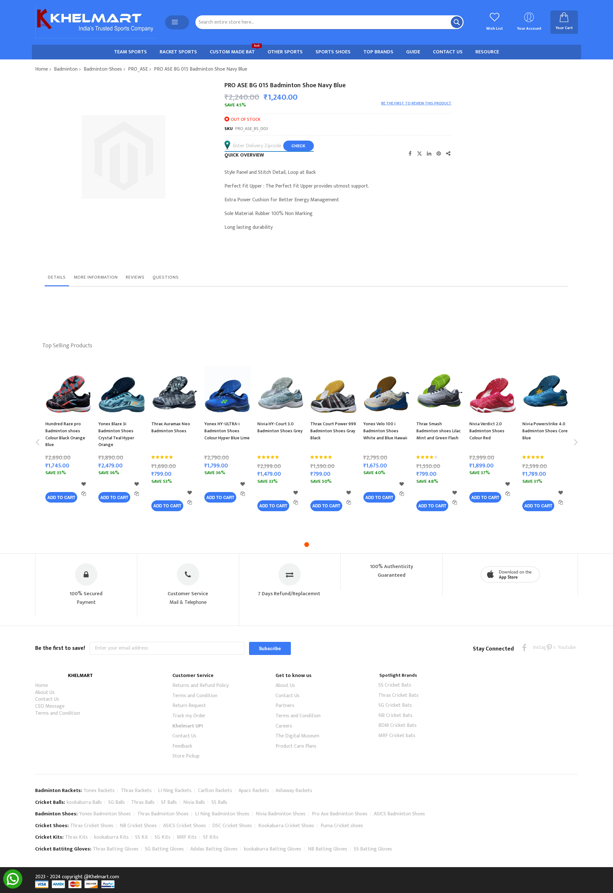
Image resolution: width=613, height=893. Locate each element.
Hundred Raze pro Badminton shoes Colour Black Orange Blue (65, 434)
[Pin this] (438, 153)
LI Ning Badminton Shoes (222, 814)
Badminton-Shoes (103, 69)
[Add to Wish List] (83, 484)
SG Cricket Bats (395, 705)
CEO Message (49, 706)
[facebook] (524, 647)
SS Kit (141, 837)
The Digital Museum (297, 736)
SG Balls (116, 802)
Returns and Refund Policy (200, 685)
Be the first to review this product (416, 103)
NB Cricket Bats (395, 715)
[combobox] (329, 22)
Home (41, 69)
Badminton (66, 69)
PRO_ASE (138, 69)
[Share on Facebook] (410, 153)
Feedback (182, 746)
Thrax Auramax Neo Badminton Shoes (170, 427)
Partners (285, 705)
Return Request (189, 705)
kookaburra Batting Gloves (272, 849)
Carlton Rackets (215, 790)
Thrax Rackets (136, 790)
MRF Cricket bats (396, 735)
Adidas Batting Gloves (214, 849)
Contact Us (47, 699)
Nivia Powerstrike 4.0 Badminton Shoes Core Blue (545, 430)
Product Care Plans (296, 746)
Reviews (135, 277)
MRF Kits (187, 837)
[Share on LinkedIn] (429, 153)
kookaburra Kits (111, 837)
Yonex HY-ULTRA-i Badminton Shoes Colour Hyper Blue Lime (227, 430)
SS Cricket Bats (394, 685)
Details (57, 277)
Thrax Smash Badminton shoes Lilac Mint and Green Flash (438, 430)
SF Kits (210, 837)
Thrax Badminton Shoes (163, 814)
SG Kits (162, 837)
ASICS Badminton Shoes (399, 814)
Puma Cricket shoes (342, 825)
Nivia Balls (194, 802)
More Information (96, 277)
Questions (166, 277)
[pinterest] (549, 647)
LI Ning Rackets (175, 790)
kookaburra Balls (84, 802)
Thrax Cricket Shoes (91, 825)
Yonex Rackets (99, 790)
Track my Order (189, 716)
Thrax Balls (143, 802)
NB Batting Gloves (327, 849)
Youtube (562, 647)
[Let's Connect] (12, 887)
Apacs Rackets (253, 790)
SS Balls (219, 802)
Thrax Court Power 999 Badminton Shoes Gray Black (333, 430)
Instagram (537, 647)
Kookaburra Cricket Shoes (286, 825)
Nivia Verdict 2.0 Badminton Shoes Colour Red (486, 430)
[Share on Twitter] (419, 153)
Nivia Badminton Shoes (281, 814)
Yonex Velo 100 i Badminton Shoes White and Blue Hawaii (385, 430)
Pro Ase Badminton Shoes (339, 814)
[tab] (57, 279)
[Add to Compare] (83, 493)
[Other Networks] (448, 153)
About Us (45, 692)
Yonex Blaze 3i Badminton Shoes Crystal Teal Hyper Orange (116, 434)
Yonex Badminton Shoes (105, 814)
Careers (284, 726)
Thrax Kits (76, 837)
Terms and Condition (57, 713)
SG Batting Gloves (164, 849)
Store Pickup (186, 756)
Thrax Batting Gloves (116, 849)
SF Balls (169, 802)
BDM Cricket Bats (397, 725)
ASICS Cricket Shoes (184, 825)
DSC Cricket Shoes (232, 825)
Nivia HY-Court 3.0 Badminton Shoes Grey (280, 427)
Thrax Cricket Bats (398, 695)
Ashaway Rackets (294, 790)
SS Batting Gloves (373, 849)
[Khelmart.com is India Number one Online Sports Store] (95, 22)
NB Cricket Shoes (138, 825)
